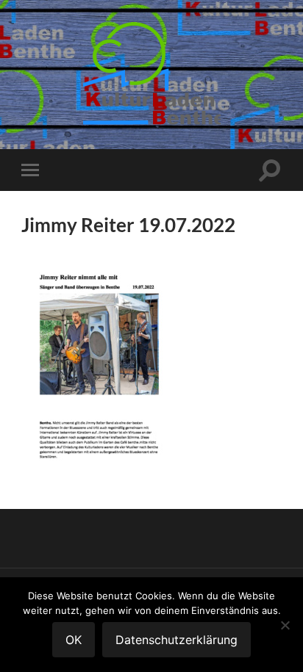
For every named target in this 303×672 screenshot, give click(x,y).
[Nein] (284, 625)
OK (73, 639)
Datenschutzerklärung (176, 639)
